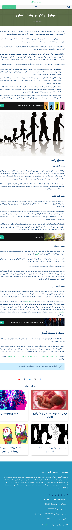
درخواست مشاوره (9, 7)
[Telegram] (30, 379)
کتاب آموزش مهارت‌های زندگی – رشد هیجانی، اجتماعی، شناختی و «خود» (33, 356)
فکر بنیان (48, 525)
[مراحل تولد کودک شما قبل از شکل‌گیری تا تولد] (49, 391)
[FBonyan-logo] (36, 2)
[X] (35, 379)
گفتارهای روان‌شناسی (9, 413)
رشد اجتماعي (29, 301)
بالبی (37, 254)
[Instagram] (24, 379)
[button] (69, 7)
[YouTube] (19, 379)
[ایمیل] (55, 495)
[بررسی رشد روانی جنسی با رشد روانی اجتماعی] (49, 425)
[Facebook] (40, 379)
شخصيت (61, 312)
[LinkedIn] (49, 495)
